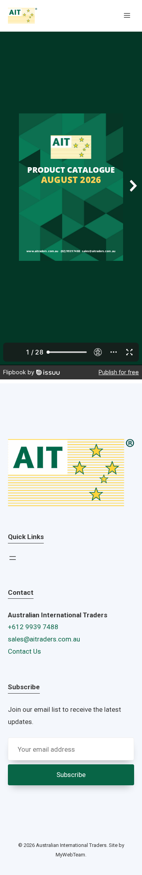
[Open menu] (12, 558)
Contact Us (24, 651)
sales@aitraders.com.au (44, 639)
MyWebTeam (70, 855)
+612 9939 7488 (33, 627)
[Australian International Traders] (22, 16)
